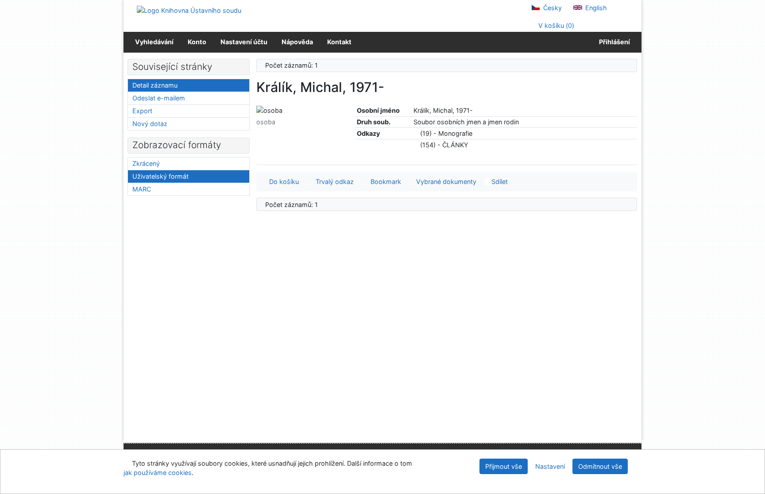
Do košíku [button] (282, 181)
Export (142, 111)
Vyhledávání (154, 42)
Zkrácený (146, 163)
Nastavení (550, 466)
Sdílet (499, 181)
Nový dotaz (149, 123)
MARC (141, 189)
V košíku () (555, 25)
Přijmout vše (503, 466)
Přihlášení (613, 42)
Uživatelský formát (160, 176)
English (595, 7)
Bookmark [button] (384, 181)
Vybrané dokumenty (445, 181)
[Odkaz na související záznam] (415, 133)
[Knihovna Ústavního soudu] (189, 10)
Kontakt (339, 42)
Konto (197, 42)
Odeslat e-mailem (158, 98)
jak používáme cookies (158, 472)
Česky (551, 7)
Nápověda (297, 42)
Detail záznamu (155, 85)
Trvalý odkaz (333, 181)
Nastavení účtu (243, 42)
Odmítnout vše (600, 466)
